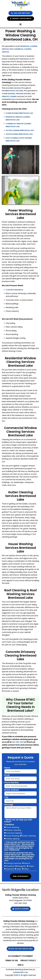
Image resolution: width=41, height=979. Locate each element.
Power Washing (12, 827)
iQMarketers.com (20, 972)
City (6, 797)
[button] (20, 24)
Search (27, 863)
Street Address (11, 790)
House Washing (12, 836)
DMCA (20, 965)
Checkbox (9, 825)
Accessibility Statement (20, 956)
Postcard (10, 869)
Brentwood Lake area (14, 91)
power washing (8, 93)
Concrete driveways (14, 290)
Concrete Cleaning (14, 833)
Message (9, 805)
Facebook (10, 866)
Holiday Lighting (12, 838)
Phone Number (11, 782)
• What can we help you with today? (18, 821)
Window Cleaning (13, 830)
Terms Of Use (11, 960)
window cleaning (9, 96)
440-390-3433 (18, 742)
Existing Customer (13, 863)
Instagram (21, 866)
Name (7, 768)
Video (18, 869)
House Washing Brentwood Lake (19, 134)
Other (26, 869)
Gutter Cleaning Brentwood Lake (20, 130)
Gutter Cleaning (28, 836)
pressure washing (23, 93)
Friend (31, 866)
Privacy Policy (28, 960)
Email (7, 775)
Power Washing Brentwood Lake (19, 113)
